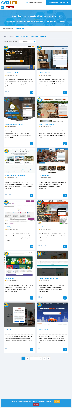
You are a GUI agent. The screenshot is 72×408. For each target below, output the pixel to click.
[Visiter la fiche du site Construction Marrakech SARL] (19, 160)
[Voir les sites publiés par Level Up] (6, 202)
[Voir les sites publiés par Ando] (6, 253)
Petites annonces (12, 75)
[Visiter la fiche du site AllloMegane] (19, 212)
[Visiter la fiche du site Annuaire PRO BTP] (19, 58)
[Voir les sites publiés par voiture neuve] (6, 305)
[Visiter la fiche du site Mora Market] (19, 263)
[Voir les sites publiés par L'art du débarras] (39, 151)
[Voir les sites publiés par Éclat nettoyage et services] (6, 99)
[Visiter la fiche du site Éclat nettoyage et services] (19, 109)
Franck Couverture (45, 227)
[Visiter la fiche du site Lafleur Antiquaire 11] (52, 58)
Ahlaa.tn (8, 329)
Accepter (57, 401)
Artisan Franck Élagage (46, 124)
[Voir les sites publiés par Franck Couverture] (39, 202)
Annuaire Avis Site (8, 28)
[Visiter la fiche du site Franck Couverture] (52, 212)
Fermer (36, 404)
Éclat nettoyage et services (14, 124)
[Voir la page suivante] (49, 358)
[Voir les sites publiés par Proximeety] (39, 253)
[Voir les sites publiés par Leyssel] (6, 48)
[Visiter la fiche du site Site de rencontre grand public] (52, 263)
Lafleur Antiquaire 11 (45, 73)
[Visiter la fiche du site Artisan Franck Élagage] (52, 109)
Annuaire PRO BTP (11, 73)
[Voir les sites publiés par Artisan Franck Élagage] (39, 99)
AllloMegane (9, 227)
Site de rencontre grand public (49, 278)
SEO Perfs (9, 7)
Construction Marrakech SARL (15, 175)
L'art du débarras (44, 175)
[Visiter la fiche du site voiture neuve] (52, 314)
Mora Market (9, 278)
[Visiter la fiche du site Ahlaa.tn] (19, 314)
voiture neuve (43, 329)
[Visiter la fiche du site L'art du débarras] (52, 160)
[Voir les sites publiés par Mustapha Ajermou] (6, 151)
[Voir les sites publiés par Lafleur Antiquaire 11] (39, 48)
